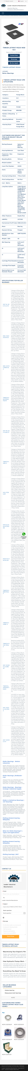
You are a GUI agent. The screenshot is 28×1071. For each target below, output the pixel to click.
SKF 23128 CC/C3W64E (6, 667)
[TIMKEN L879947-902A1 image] (14, 32)
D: (2, 248)
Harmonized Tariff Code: (9, 223)
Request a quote (9, 1)
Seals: (4, 170)
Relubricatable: (7, 163)
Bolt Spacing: (6, 242)
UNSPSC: (4, 219)
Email (4, 891)
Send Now (10, 936)
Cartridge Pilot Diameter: (10, 261)
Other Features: (7, 216)
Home (2, 15)
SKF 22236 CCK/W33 (6, 709)
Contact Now (14, 55)
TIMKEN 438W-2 (6, 462)
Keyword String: (7, 230)
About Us (4, 1066)
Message (5, 921)
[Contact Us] (24, 535)
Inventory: (5, 98)
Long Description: (7, 186)
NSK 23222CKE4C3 (6, 336)
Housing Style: (6, 124)
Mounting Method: (7, 119)
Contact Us (10, 1066)
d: (2, 254)
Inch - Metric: (6, 183)
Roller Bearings (14, 15)
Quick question (7, 910)
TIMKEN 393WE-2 (6, 623)
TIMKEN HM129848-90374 (6, 399)
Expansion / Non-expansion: (7, 154)
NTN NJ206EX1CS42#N (6, 526)
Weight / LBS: (6, 238)
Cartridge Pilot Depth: (8, 265)
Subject (5, 904)
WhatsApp (14, 59)
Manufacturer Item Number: (8, 234)
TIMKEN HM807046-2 (6, 592)
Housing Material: (7, 150)
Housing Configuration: (9, 176)
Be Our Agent (14, 63)
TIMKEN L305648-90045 (6, 687)
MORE (13, 997)
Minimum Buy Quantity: (6, 103)
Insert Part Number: (8, 166)
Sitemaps (21, 1066)
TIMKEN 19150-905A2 (6, 645)
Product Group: (7, 110)
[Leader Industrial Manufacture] (3, 5)
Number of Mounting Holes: (8, 115)
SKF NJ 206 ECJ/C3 (6, 305)
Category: (5, 95)
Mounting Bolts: (7, 159)
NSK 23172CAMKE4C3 (6, 367)
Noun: (4, 226)
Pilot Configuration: (8, 179)
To (4, 897)
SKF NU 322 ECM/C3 (6, 431)
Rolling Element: (7, 144)
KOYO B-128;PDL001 (6, 559)
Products (7, 15)
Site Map (16, 1066)
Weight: (4, 107)
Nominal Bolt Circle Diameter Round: (8, 271)
